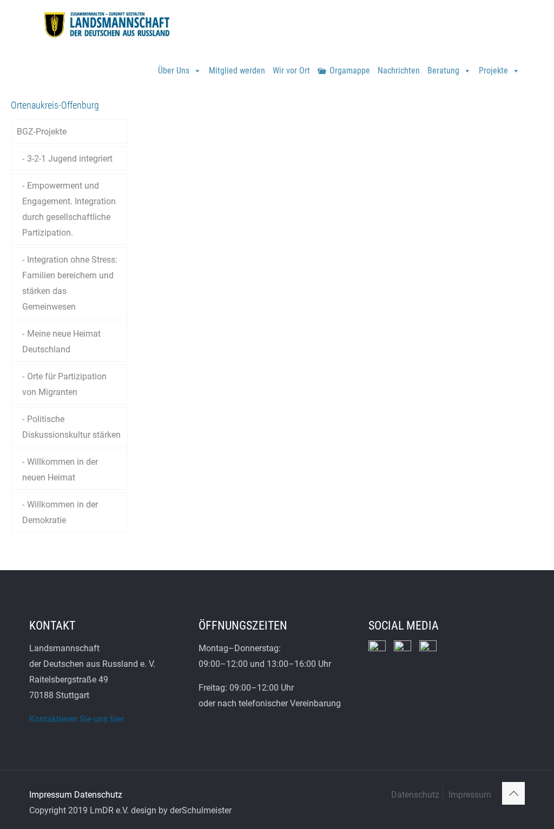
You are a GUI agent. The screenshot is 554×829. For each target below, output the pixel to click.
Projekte (493, 70)
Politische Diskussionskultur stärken (71, 427)
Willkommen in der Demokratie (60, 512)
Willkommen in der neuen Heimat (60, 470)
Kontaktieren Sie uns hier (76, 719)
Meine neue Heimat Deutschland (61, 342)
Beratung (443, 70)
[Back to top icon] (513, 793)
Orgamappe (349, 70)
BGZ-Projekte (42, 131)
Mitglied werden (237, 70)
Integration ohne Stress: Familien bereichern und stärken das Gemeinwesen (69, 283)
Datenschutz (98, 795)
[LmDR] (105, 24)
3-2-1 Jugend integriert (70, 158)
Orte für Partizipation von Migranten (64, 384)
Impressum (50, 795)
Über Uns (173, 70)
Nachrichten (399, 70)
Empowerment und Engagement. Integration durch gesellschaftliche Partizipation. (69, 209)
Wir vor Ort (291, 70)
